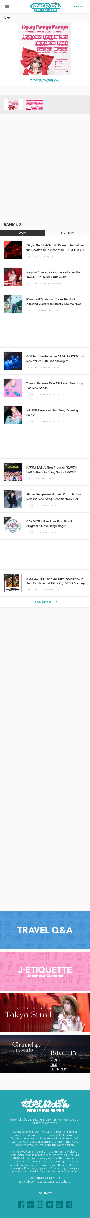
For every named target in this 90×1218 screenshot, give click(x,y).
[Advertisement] (45, 168)
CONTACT (45, 1193)
